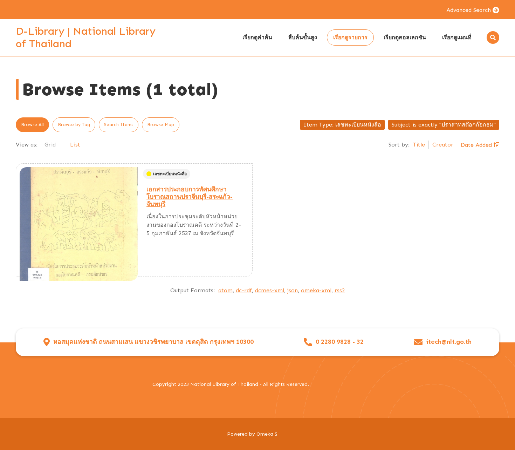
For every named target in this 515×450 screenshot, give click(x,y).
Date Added (477, 145)
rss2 (340, 290)
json (292, 290)
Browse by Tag (74, 124)
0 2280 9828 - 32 (340, 342)
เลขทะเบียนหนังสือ (170, 173)
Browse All (32, 124)
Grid (50, 144)
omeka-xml (316, 290)
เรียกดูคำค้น (257, 37)
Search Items (118, 124)
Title (419, 144)
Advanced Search (468, 10)
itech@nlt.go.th (449, 342)
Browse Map (160, 124)
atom (225, 290)
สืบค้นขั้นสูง (302, 37)
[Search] (493, 37)
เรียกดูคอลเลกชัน (405, 37)
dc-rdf (244, 290)
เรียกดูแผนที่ (457, 37)
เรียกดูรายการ (350, 37)
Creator (442, 144)
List (75, 144)
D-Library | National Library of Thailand (86, 37)
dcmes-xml (269, 290)
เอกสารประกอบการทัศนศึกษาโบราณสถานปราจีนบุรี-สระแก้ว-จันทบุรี (189, 196)
